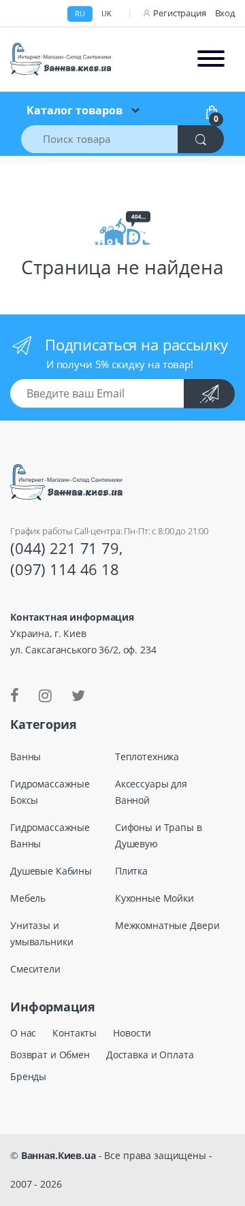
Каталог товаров (74, 110)
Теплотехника (147, 756)
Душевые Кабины (51, 870)
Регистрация (179, 13)
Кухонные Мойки (154, 898)
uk (106, 13)
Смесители (35, 968)
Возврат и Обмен (50, 1054)
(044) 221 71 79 (64, 548)
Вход (225, 13)
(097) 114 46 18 (64, 569)
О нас (23, 1032)
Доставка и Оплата (150, 1054)
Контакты (74, 1032)
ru (80, 13)
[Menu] (211, 59)
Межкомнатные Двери (167, 925)
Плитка (131, 870)
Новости (132, 1032)
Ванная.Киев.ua (58, 1155)
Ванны (25, 756)
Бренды (28, 1076)
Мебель (28, 898)
